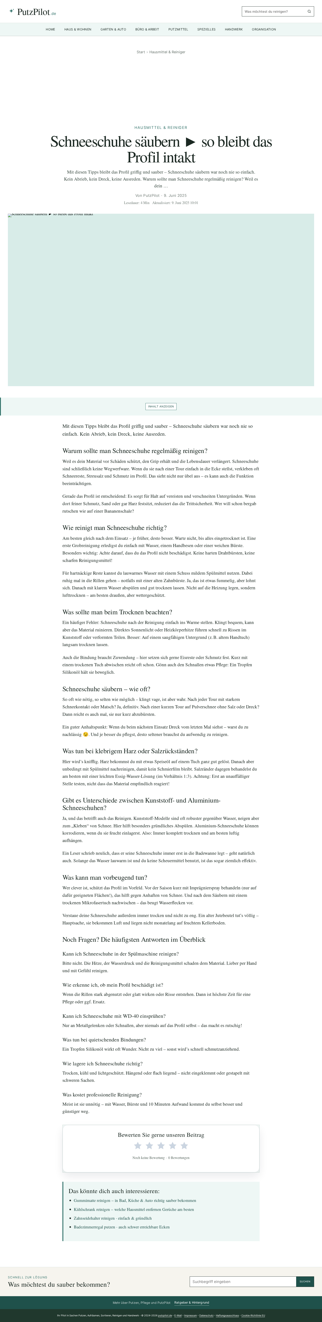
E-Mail (178, 1315)
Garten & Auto (113, 29)
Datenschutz (206, 1315)
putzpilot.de (165, 1315)
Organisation (264, 29)
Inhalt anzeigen (161, 406)
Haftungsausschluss (227, 1315)
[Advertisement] (161, 89)
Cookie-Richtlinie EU (253, 1315)
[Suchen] (309, 11)
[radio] (138, 1146)
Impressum (190, 1315)
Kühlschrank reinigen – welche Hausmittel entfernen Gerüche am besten (134, 1209)
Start (141, 52)
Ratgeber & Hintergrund (191, 1302)
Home (50, 29)
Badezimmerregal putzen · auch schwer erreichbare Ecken (122, 1227)
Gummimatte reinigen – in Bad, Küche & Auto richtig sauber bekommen (135, 1200)
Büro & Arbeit (147, 29)
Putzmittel (178, 29)
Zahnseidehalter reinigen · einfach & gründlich (113, 1218)
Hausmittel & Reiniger (167, 52)
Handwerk (234, 29)
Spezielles (206, 29)
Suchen (305, 1281)
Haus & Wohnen (78, 29)
